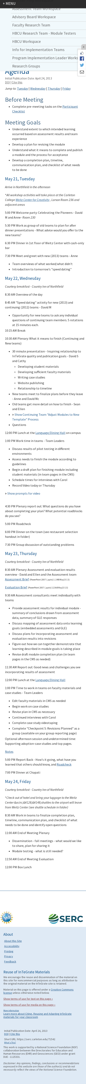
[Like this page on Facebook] (82, 53)
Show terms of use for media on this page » (29, 1005)
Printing (8, 951)
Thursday (54, 88)
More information (11, 1010)
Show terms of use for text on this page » (28, 999)
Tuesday (22, 88)
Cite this (17, 82)
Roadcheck (64, 764)
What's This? (10, 1042)
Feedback (10, 961)
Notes (9, 752)
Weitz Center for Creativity (32, 200)
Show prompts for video (23, 493)
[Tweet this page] (82, 65)
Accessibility (11, 946)
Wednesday (37, 88)
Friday (66, 88)
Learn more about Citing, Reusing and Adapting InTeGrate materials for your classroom (37, 1015)
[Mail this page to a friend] (82, 72)
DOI (7, 82)
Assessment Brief (17, 579)
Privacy (8, 956)
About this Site (13, 941)
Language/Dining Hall (50, 433)
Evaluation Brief (16, 587)
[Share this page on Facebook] (82, 58)
